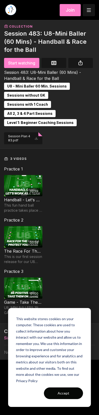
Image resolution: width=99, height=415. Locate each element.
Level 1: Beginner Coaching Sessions (40, 122)
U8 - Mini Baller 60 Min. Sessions (37, 86)
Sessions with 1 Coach (27, 104)
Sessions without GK (26, 95)
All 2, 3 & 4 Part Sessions (30, 113)
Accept (63, 393)
